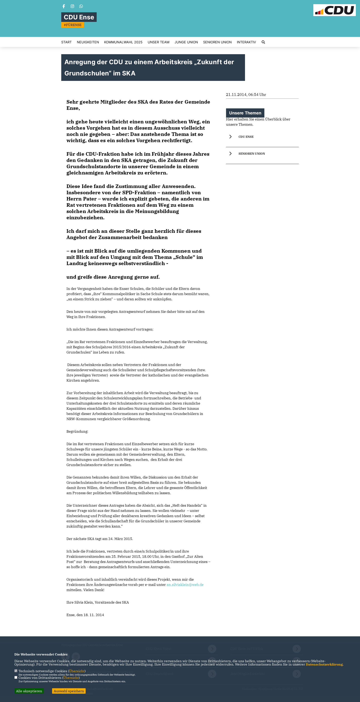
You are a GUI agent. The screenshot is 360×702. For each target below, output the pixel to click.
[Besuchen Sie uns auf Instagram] (72, 7)
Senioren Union (217, 42)
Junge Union (186, 42)
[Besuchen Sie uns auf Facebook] (63, 7)
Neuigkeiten (88, 42)
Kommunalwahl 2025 (123, 42)
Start (66, 42)
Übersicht (77, 671)
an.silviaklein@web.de (185, 584)
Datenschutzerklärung (324, 664)
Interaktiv (246, 42)
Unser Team (158, 42)
